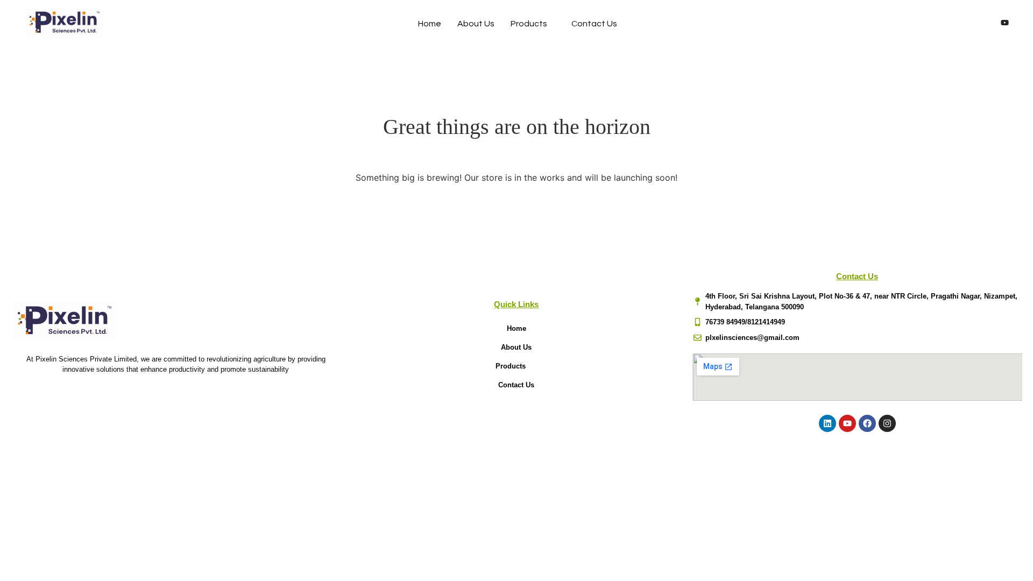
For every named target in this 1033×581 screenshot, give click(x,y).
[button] (516, 366)
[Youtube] (1005, 23)
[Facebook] (944, 23)
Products (529, 23)
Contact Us (594, 23)
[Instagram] (984, 23)
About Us (475, 23)
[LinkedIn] (964, 23)
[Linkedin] (827, 423)
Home (429, 23)
